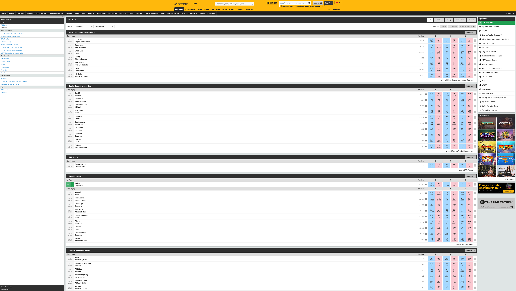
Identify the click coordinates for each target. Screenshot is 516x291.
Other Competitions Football (10, 84)
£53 (432, 47)
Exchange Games (229, 9)
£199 (431, 223)
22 (469, 145)
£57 (447, 70)
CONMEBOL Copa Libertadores (11, 47)
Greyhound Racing (56, 13)
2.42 (469, 221)
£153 (447, 135)
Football (30, 13)
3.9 (447, 69)
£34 (447, 53)
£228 (438, 141)
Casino (199, 9)
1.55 (431, 63)
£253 (431, 141)
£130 (462, 64)
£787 (454, 223)
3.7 (454, 221)
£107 (469, 211)
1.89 (431, 233)
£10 (454, 234)
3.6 (454, 105)
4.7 (454, 275)
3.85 (447, 233)
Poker (206, 9)
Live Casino (215, 9)
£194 (462, 101)
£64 (469, 70)
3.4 (447, 74)
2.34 (462, 93)
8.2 (454, 145)
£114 (469, 282)
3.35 (447, 192)
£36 (447, 58)
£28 (469, 47)
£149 (462, 112)
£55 (439, 106)
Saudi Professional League (9, 44)
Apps (163, 13)
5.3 (447, 45)
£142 (431, 194)
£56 (439, 76)
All (430, 20)
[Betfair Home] (181, 4)
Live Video (453, 26)
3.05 (439, 192)
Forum (202, 13)
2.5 (432, 74)
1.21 (431, 145)
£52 (454, 58)
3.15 (431, 93)
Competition (79, 26)
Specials (4, 78)
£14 (462, 106)
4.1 (454, 40)
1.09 (431, 287)
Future (471, 20)
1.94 (439, 263)
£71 (462, 41)
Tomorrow (460, 20)
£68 (432, 41)
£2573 (432, 200)
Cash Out (20, 13)
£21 (462, 53)
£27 (432, 124)
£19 (454, 147)
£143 (438, 282)
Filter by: (436, 26)
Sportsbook (190, 9)
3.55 (469, 215)
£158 (438, 124)
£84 (439, 130)
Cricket (69, 13)
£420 (431, 147)
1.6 (439, 63)
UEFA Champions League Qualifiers (12, 33)
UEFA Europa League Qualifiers (11, 50)
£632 (454, 76)
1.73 (431, 275)
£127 (431, 259)
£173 (438, 229)
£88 (447, 211)
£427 (438, 211)
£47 (439, 41)
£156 (462, 76)
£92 (439, 277)
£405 (438, 194)
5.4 (439, 134)
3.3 (469, 74)
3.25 (439, 221)
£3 (454, 288)
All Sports (4, 25)
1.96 (439, 40)
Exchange (179, 9)
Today (449, 20)
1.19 (431, 140)
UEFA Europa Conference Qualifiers (12, 53)
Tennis (77, 13)
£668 (454, 124)
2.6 (432, 122)
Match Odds (100, 26)
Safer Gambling (334, 9)
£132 (431, 277)
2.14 (462, 239)
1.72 (469, 99)
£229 (462, 282)
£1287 (447, 185)
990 (469, 287)
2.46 (431, 281)
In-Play (11, 13)
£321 (431, 205)
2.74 (462, 281)
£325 (438, 47)
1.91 (439, 233)
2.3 (469, 105)
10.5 (439, 269)
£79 (454, 70)
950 (454, 287)
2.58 (469, 258)
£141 (454, 211)
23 (469, 140)
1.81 (431, 164)
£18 (432, 106)
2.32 (462, 227)
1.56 (431, 45)
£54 (469, 64)
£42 (454, 64)
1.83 (469, 134)
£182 (462, 95)
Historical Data (173, 13)
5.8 (432, 111)
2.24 (462, 105)
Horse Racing (41, 13)
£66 (439, 101)
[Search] (251, 3)
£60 (432, 70)
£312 (438, 234)
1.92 (439, 164)
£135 (469, 124)
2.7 (469, 192)
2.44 (431, 57)
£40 (432, 101)
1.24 (439, 140)
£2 (469, 288)
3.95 (454, 69)
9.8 (469, 210)
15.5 (462, 140)
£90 (439, 217)
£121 (462, 277)
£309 (431, 234)
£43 (454, 41)
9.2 (462, 198)
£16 (454, 259)
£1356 (432, 211)
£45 (462, 47)
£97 (469, 166)
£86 (447, 124)
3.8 (454, 57)
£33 (462, 58)
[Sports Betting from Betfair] (272, 3)
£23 (447, 147)
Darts (131, 13)
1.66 (462, 111)
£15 (454, 53)
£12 (447, 47)
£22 (454, 106)
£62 (447, 41)
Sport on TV (5, 289)
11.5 (439, 287)
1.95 (431, 40)
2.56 (439, 57)
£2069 (432, 185)
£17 (432, 58)
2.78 (431, 128)
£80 (454, 229)
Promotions (101, 13)
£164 (447, 277)
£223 (431, 166)
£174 (447, 234)
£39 (454, 112)
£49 (439, 118)
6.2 (439, 111)
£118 (447, 95)
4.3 (469, 69)
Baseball (122, 13)
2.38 (469, 93)
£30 (462, 223)
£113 (438, 95)
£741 (454, 185)
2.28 (431, 215)
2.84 (469, 122)
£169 (454, 95)
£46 (454, 271)
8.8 (454, 140)
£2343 (447, 194)
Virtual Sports (251, 9)
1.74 (431, 116)
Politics (91, 13)
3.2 (462, 74)
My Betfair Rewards (189, 13)
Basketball (112, 13)
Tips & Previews (151, 13)
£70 (447, 64)
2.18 (469, 239)
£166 (462, 70)
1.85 (439, 275)
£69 (439, 259)
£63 (432, 64)
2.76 (462, 122)
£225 (431, 130)
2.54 (439, 74)
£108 (462, 217)
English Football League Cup (10, 36)
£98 (462, 118)
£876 (462, 271)
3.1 (469, 57)
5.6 (462, 45)
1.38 (439, 198)
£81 (447, 101)
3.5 (432, 105)
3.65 (462, 51)
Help (195, 4)
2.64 (439, 122)
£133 (454, 240)
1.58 (439, 45)
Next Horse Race (6, 287)
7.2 (447, 145)
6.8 (462, 63)
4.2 (469, 40)
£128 (462, 200)
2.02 (431, 51)
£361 (454, 200)
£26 (439, 58)
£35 (469, 58)
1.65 (462, 99)
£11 (469, 106)
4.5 (454, 99)
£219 (462, 194)
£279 (462, 240)
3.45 (454, 74)
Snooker (139, 13)
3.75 (469, 51)
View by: (70, 26)
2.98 (431, 192)
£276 (431, 76)
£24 (439, 265)
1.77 (439, 116)
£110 (454, 277)
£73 (469, 141)
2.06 (439, 51)
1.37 (431, 198)
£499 (469, 271)
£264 (438, 147)
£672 (469, 240)
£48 (432, 112)
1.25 (439, 145)
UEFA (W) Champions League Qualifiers (14, 81)
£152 (454, 217)
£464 (438, 53)
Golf (83, 13)
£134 (447, 259)
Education (211, 13)
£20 (454, 141)
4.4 (454, 63)
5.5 (454, 45)
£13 (432, 95)
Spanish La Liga (6, 42)
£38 (469, 41)
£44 (432, 53)
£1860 (439, 200)
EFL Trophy (5, 39)
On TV (444, 26)
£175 (438, 240)
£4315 (454, 194)
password (319, 6)
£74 (447, 130)
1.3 (462, 269)
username (309, 6)
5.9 (469, 45)
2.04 (447, 287)
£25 (439, 185)
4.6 (432, 134)
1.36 (431, 210)
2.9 (462, 57)
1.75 (469, 111)
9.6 (469, 198)
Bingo (240, 9)
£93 (447, 265)
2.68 (462, 192)
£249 (438, 70)
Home (3, 13)
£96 (432, 265)
